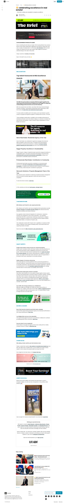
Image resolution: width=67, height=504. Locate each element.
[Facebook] (57, 496)
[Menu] (63, 1)
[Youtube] (51, 496)
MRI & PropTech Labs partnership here (34, 228)
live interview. (40, 47)
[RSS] (46, 499)
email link (45, 416)
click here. (31, 180)
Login (55, 1)
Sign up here (40, 437)
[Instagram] (59, 496)
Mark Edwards (31, 424)
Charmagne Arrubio (33, 425)
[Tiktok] (54, 496)
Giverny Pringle (24, 425)
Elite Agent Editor (21, 14)
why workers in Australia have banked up (39, 346)
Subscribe (59, 1)
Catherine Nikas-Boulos (40, 424)
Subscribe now (32, 326)
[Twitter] (46, 496)
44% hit (49, 288)
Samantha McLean (43, 425)
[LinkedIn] (49, 496)
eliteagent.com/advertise (38, 434)
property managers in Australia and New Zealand (27, 209)
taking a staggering (42, 288)
